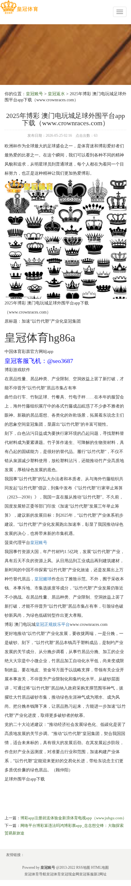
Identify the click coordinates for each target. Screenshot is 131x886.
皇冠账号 (34, 94)
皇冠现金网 (70, 874)
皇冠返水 (56, 94)
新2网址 (100, 874)
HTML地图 (100, 867)
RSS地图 (83, 867)
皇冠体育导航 (35, 874)
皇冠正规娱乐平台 (53, 624)
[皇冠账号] (19, 7)
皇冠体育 (53, 874)
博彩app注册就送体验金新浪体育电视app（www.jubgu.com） (73, 818)
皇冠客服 (86, 874)
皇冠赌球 (42, 579)
